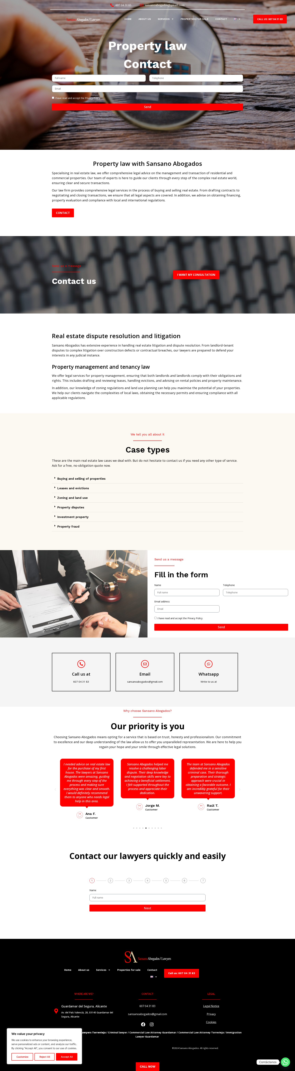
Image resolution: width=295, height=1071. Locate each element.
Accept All (67, 1056)
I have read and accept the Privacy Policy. (78, 98)
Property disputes (70, 507)
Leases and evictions (73, 488)
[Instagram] (152, 1024)
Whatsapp (209, 674)
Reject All (44, 1056)
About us (144, 19)
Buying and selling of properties (81, 478)
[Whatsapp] (209, 664)
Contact (221, 19)
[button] (147, 478)
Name (157, 585)
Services (164, 19)
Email (144, 674)
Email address (162, 601)
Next (147, 908)
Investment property (73, 517)
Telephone (229, 585)
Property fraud (68, 526)
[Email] (145, 664)
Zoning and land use (72, 498)
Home (128, 19)
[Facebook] (143, 1024)
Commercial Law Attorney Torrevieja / (202, 1032)
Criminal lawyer (117, 1032)
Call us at (81, 674)
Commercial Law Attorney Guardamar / (153, 1032)
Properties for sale (194, 19)
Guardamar (152, 1036)
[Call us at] (81, 664)
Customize (22, 1056)
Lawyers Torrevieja (93, 1032)
